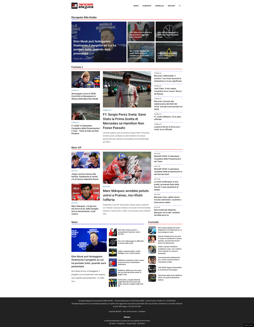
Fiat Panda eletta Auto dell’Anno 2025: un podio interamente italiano (170, 277)
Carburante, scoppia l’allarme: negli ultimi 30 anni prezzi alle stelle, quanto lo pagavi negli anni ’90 (130, 283)
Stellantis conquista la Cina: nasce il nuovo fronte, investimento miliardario (131, 262)
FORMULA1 (159, 6)
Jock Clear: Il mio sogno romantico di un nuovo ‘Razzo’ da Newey (168, 91)
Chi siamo (112, 323)
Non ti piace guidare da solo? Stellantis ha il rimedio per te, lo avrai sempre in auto (170, 230)
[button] (180, 6)
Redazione (121, 323)
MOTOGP (171, 6)
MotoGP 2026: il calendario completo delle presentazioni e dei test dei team (168, 171)
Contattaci (141, 311)
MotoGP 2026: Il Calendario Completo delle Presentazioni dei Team (167, 159)
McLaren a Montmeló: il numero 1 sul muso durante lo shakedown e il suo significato (168, 78)
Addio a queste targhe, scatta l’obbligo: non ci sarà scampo (167, 55)
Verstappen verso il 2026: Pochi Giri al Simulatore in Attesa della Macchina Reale (84, 96)
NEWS (136, 6)
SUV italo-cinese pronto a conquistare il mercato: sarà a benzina (141, 34)
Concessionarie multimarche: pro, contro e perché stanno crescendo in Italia (169, 259)
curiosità (146, 6)
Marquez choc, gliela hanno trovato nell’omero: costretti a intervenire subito (167, 200)
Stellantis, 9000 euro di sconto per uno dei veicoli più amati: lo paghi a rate (129, 272)
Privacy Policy (131, 323)
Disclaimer (141, 323)
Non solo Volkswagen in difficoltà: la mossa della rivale (168, 34)
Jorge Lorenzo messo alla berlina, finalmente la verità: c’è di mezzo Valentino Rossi (84, 176)
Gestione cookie (248, 325)
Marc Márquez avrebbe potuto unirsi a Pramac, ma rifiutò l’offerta (126, 195)
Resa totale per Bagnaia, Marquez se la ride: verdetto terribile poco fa (167, 212)
